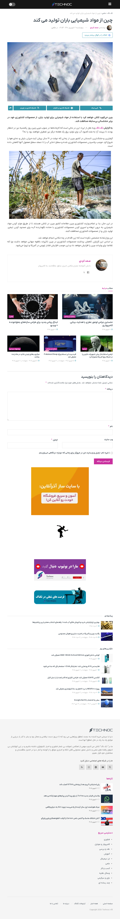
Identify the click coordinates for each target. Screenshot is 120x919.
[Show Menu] (109, 4)
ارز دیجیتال (105, 858)
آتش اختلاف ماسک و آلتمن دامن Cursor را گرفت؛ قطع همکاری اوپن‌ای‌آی (70, 818)
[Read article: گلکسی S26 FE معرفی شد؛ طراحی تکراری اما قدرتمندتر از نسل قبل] (107, 680)
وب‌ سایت (108, 439)
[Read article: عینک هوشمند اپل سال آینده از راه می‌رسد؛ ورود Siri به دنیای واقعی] (107, 810)
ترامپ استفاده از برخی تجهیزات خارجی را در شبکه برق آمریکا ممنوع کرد (97, 355)
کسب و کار (105, 868)
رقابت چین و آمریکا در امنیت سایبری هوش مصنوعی (79, 633)
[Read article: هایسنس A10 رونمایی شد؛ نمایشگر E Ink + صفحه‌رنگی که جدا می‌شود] (107, 669)
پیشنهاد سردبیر (15, 349)
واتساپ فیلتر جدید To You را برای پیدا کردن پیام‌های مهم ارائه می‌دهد (72, 796)
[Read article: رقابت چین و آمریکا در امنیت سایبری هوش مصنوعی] (107, 636)
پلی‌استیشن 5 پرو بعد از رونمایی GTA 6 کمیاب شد (79, 784)
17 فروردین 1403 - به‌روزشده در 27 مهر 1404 (85, 704)
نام (110, 426)
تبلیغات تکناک (79, 903)
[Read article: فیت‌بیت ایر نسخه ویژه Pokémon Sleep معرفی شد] (60, 344)
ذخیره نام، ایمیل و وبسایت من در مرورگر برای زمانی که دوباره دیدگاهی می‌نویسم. (74, 452)
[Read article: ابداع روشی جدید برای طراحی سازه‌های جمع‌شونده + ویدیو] (32, 306)
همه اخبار (94, 903)
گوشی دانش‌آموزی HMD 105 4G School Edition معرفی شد (75, 655)
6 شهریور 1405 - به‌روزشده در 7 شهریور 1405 (85, 670)
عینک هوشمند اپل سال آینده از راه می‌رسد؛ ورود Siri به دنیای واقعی (73, 807)
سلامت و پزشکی (69, 317)
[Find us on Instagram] (89, 767)
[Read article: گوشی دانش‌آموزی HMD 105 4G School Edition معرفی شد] (107, 658)
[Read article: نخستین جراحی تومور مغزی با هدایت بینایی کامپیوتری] (87, 306)
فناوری (107, 839)
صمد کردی (94, 27)
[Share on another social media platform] (10, 108)
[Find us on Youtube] (103, 767)
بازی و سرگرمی (104, 878)
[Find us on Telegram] (96, 767)
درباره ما (66, 903)
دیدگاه (109, 389)
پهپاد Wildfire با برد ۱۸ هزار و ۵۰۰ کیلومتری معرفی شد (78, 689)
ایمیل (54, 439)
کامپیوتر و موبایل (102, 844)
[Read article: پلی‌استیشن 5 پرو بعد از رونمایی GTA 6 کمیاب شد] (107, 787)
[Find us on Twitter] (110, 767)
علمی (104, 13)
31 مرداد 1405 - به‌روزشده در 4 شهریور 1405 (85, 692)
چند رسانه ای (104, 882)
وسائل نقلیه (104, 873)
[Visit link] (60, 491)
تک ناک (110, 13)
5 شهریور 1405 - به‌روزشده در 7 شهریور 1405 (61, 361)
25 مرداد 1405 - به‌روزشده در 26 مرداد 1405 (85, 637)
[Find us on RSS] (82, 767)
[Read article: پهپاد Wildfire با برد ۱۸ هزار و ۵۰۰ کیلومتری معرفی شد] (107, 692)
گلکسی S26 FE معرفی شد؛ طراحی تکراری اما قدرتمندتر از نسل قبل (73, 677)
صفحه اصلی (108, 903)
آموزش (107, 854)
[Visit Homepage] (62, 4)
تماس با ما (54, 903)
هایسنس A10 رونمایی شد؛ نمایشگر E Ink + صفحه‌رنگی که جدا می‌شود (71, 666)
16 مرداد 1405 (93, 626)
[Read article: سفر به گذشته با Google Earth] (107, 703)
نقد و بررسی (104, 849)
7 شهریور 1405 (106, 329)
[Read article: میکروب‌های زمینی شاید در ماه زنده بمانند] (23, 344)
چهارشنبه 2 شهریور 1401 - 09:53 (71, 27)
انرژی (84, 349)
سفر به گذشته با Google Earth (87, 700)
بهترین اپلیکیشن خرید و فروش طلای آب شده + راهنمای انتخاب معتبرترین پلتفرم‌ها (66, 622)
